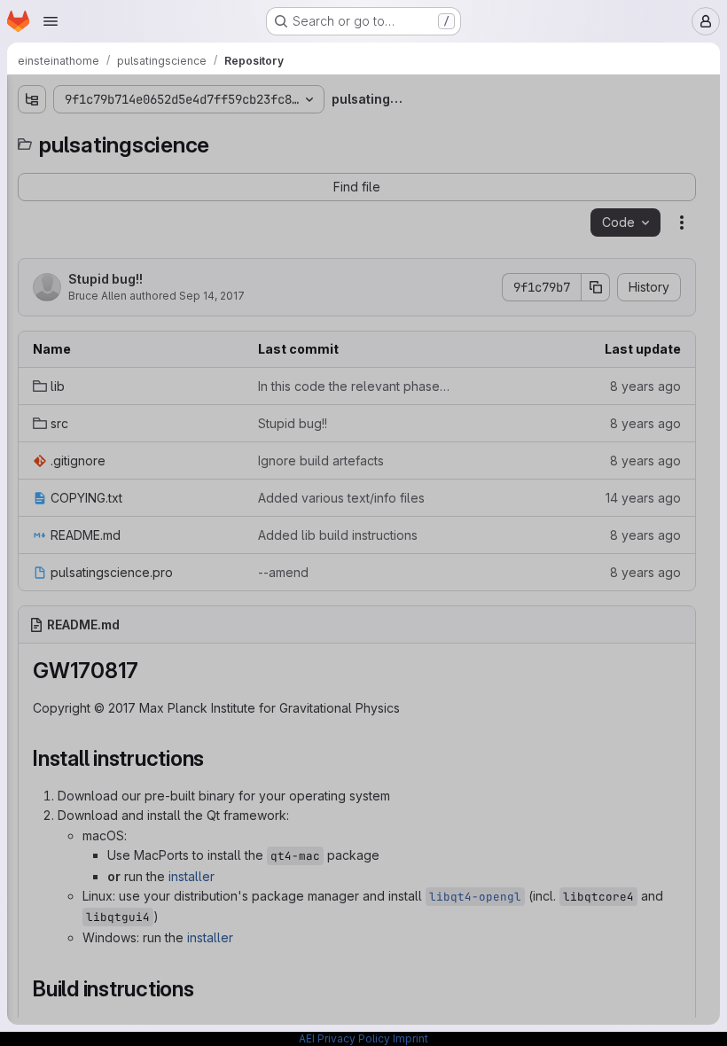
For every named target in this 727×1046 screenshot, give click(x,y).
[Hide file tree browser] (32, 99)
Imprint (410, 1038)
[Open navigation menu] (50, 21)
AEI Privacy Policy (344, 1038)
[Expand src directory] (32, 194)
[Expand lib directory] (32, 165)
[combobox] (145, 134)
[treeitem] (147, 166)
